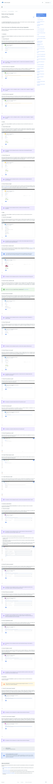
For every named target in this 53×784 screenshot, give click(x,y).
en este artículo (26, 289)
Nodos (16, 11)
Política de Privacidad (28, 782)
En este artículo (30, 683)
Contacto (22, 782)
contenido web (31, 247)
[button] (43, 3)
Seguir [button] (34, 17)
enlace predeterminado (6, 186)
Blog (18, 782)
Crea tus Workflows (11, 11)
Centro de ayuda (4, 11)
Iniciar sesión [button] (47, 2)
